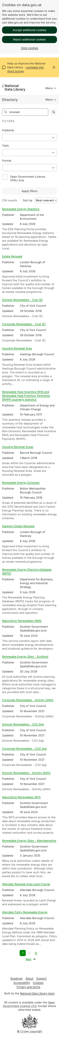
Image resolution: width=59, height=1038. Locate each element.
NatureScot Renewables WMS (21, 620)
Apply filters (29, 191)
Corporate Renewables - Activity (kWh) (27, 700)
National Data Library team (37, 993)
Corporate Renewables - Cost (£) (24, 324)
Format (6, 160)
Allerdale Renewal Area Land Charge (26, 884)
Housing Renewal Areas (17, 447)
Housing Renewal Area (17, 348)
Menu (49, 88)
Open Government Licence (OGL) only (27, 178)
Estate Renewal (12, 256)
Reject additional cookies (29, 39)
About (29, 978)
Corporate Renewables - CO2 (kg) (24, 748)
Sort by (27, 200)
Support (41, 978)
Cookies (38, 982)
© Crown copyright (29, 1031)
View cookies (29, 48)
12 (36, 953)
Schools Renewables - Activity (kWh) (26, 773)
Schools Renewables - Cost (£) (22, 299)
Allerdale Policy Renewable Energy (24, 912)
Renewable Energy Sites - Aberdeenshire (29, 840)
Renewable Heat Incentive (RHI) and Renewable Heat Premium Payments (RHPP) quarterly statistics (26, 395)
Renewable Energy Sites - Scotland (25, 656)
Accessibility (21, 982)
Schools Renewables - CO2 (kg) (23, 724)
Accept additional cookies (29, 30)
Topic (5, 145)
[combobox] (29, 137)
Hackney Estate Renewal (18, 526)
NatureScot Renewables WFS (21, 797)
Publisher (8, 130)
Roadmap (16, 978)
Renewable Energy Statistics (20, 209)
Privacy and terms (28, 987)
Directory (10, 100)
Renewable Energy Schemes (21, 482)
